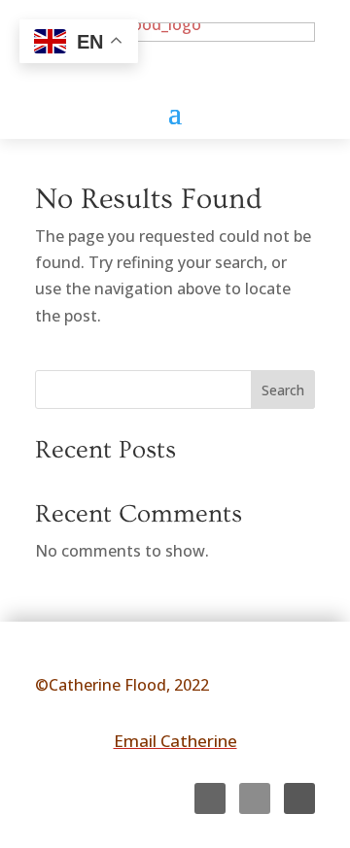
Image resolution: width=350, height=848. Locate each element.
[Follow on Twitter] (254, 798)
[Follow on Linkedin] (210, 798)
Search (283, 390)
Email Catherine (175, 740)
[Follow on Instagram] (299, 798)
